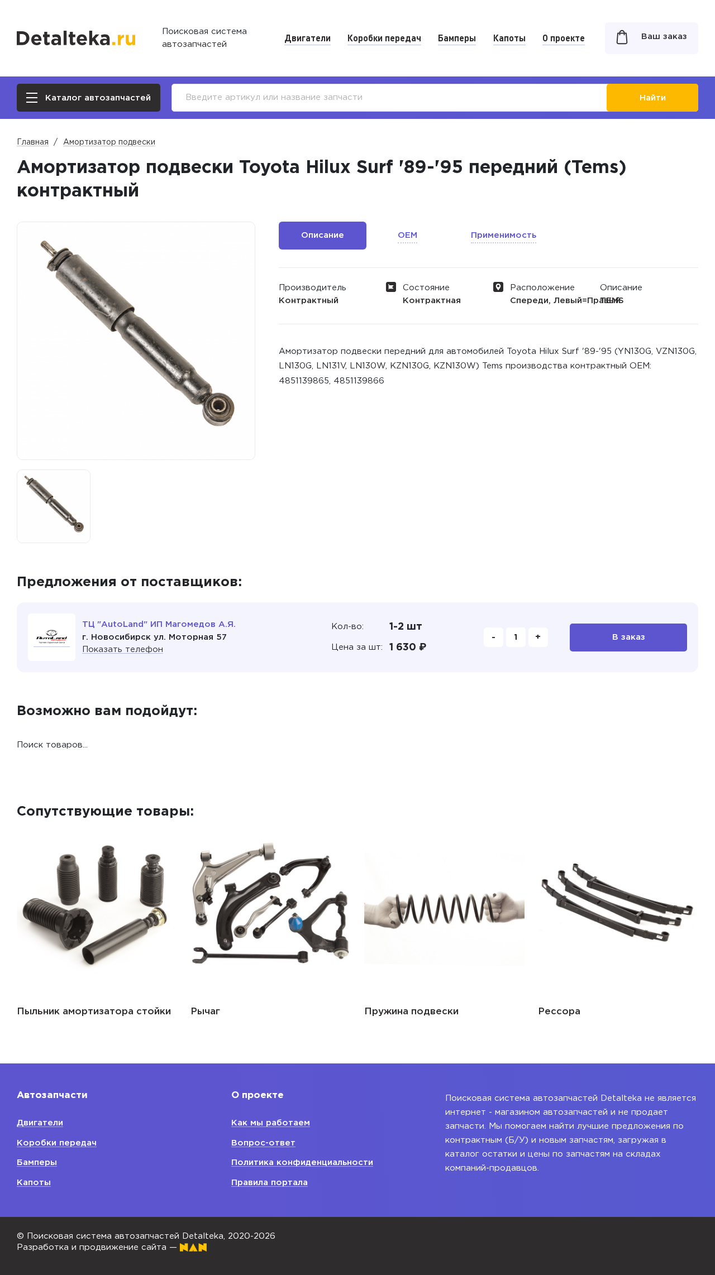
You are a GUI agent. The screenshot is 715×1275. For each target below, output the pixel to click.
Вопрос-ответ (263, 1143)
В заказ (628, 637)
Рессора (559, 1012)
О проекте (563, 38)
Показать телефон (122, 649)
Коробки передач (384, 38)
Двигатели (307, 38)
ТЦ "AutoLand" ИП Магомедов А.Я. (159, 624)
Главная (33, 142)
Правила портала (269, 1182)
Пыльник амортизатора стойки (94, 1012)
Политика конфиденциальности (302, 1162)
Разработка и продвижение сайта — (98, 1247)
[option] (53, 506)
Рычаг (205, 1012)
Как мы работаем (270, 1123)
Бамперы (457, 38)
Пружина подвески (411, 1012)
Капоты (509, 38)
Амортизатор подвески (109, 142)
